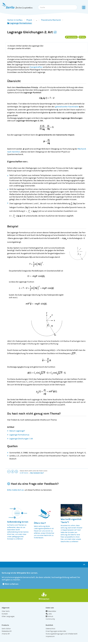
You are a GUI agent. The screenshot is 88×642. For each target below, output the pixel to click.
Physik (29, 20)
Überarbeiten (72, 37)
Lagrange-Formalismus (21, 23)
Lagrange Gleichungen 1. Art (21, 438)
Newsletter (52, 611)
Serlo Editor (6, 629)
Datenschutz (50, 629)
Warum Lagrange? (17, 431)
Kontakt (5, 614)
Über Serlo (6, 611)
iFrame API (6, 634)
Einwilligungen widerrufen (56, 631)
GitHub (50, 616)
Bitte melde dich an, (15, 490)
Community (50, 619)
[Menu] (83, 7)
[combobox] (57, 7)
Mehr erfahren (11, 584)
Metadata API (7, 631)
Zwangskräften (36, 67)
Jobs (50, 614)
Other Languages (8, 616)
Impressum (50, 636)
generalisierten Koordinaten (67, 106)
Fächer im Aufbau (15, 20)
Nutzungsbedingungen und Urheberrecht (61, 634)
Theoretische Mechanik (51, 20)
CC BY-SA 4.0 (24, 473)
